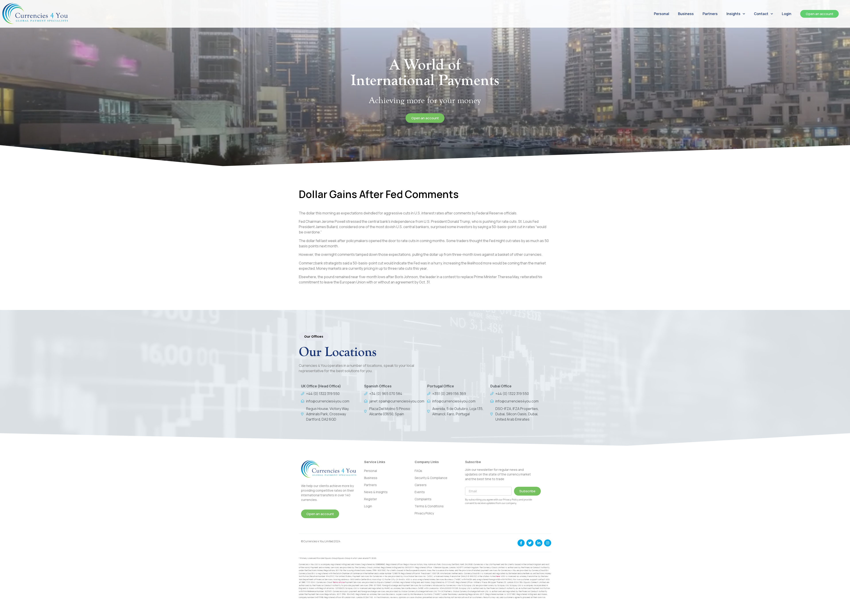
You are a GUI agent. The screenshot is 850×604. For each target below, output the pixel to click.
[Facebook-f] (521, 542)
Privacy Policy (424, 513)
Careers (421, 485)
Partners (710, 13)
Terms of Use (339, 582)
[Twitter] (529, 542)
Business (686, 13)
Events (420, 492)
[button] (313, 336)
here (498, 576)
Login (786, 13)
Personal (661, 13)
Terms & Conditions (429, 506)
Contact (761, 13)
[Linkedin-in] (538, 542)
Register (370, 499)
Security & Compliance (431, 478)
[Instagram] (547, 542)
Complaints (423, 499)
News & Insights (376, 492)
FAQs (418, 471)
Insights (733, 13)
